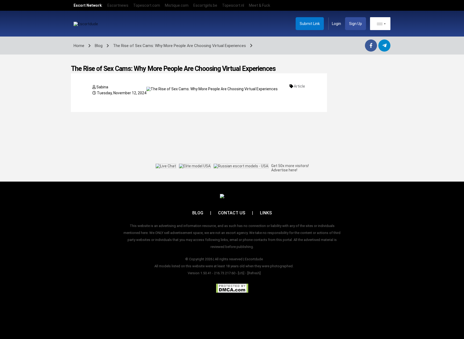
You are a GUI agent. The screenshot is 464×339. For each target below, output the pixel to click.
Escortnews (117, 5)
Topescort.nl (233, 5)
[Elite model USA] (195, 166)
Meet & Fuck (259, 5)
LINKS (266, 212)
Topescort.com (146, 5)
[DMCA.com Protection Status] (232, 288)
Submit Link (310, 23)
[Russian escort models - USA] (241, 166)
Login (336, 23)
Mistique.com (177, 5)
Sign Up (355, 23)
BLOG (197, 212)
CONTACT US (231, 212)
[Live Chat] (165, 166)
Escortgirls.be (205, 5)
